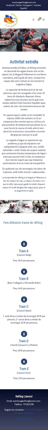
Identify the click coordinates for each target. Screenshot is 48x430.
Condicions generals (24, 418)
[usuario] (33, 19)
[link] (10, 19)
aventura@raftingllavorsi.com (24, 2)
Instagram (27, 5)
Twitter (18, 5)
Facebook (29, 409)
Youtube (37, 5)
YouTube (30, 413)
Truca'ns (8, 43)
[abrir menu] (43, 19)
